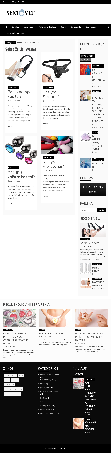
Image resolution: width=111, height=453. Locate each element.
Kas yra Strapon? (51, 94)
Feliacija (15, 380)
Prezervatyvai (8, 329)
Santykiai (15, 27)
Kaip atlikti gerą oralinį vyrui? (97, 142)
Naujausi (85, 59)
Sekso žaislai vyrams (12, 394)
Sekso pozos (91, 27)
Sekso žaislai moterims (13, 389)
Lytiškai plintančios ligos (47, 27)
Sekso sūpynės (89, 243)
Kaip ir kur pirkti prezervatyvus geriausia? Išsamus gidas (90, 396)
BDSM (21, 375)
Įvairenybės (28, 27)
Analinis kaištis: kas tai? (21, 174)
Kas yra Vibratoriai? (53, 164)
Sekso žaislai (76, 27)
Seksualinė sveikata (96, 65)
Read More (10, 126)
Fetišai (42, 383)
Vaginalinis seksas (51, 333)
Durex (7, 380)
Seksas (63, 27)
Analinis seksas (10, 375)
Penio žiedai (9, 384)
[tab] (87, 56)
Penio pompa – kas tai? (21, 94)
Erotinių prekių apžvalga (14, 33)
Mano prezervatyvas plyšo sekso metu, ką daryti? (89, 337)
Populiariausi (87, 55)
